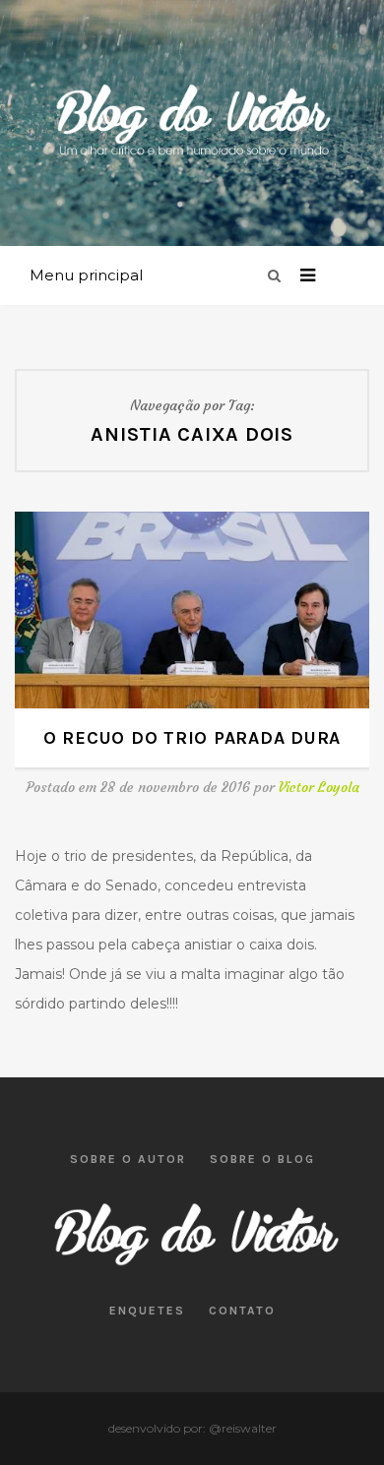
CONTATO (242, 1310)
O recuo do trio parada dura (192, 738)
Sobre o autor (128, 1159)
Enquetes (147, 1310)
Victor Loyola (319, 787)
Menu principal (86, 275)
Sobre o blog (262, 1159)
